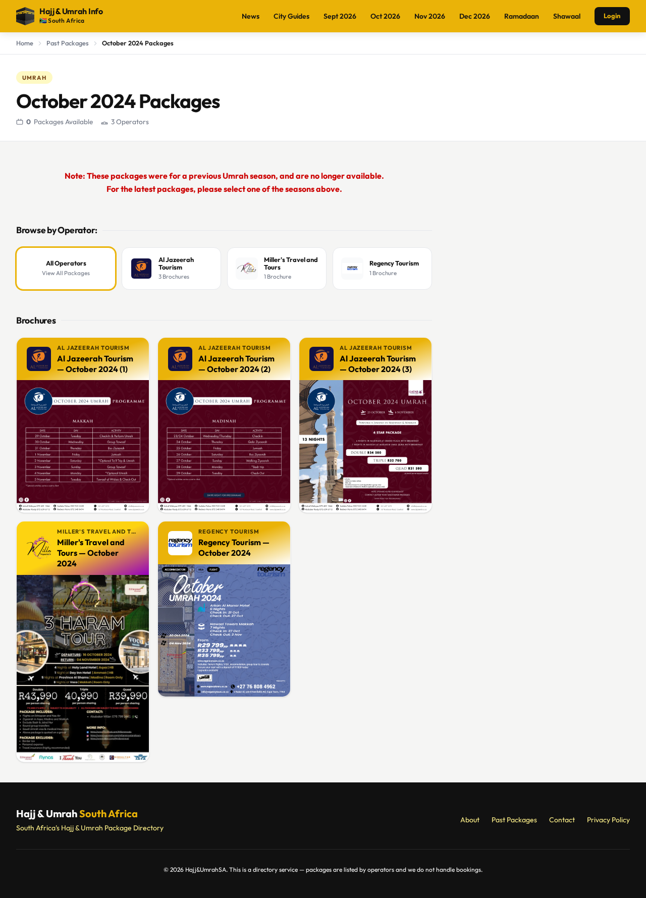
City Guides (291, 16)
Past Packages (67, 43)
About (469, 819)
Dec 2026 (474, 16)
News (250, 16)
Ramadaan (521, 16)
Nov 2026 (429, 16)
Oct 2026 (385, 16)
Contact (562, 819)
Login (612, 16)
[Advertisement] (539, 313)
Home (24, 43)
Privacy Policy (608, 819)
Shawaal (566, 16)
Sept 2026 (340, 16)
